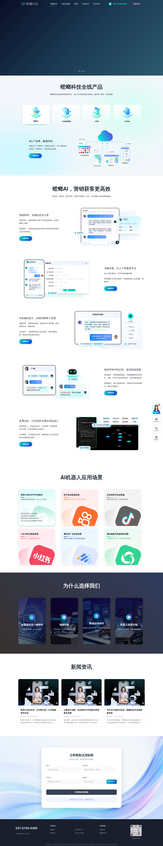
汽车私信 (85, 4)
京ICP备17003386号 (82, 844)
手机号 (49, 777)
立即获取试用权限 (81, 792)
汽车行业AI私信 (79, 833)
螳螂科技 (53, 4)
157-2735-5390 (26, 828)
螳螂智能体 (103, 833)
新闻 (76, 4)
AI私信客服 (66, 4)
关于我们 (96, 4)
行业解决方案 (79, 829)
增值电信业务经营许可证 (70, 844)
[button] (156, 409)
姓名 (48, 765)
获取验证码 (111, 781)
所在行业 (85, 765)
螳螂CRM (102, 829)
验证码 (85, 777)
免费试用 (137, 4)
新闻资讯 (52, 833)
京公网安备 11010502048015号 (54, 844)
